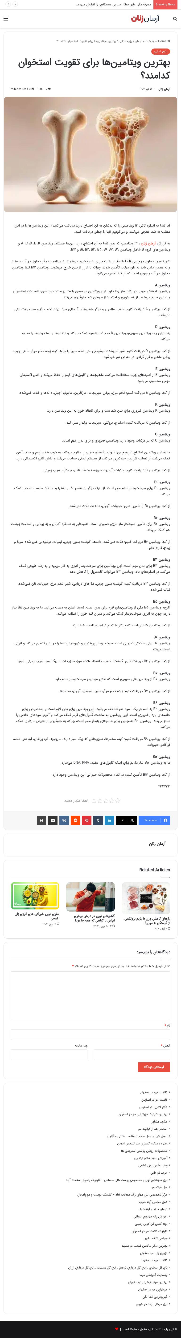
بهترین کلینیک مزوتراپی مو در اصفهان (143, 1114)
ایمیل (165, 1045)
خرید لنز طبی (158, 1172)
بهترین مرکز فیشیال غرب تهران (147, 1282)
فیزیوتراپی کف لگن (155, 1296)
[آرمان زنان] (145, 19)
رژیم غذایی (125, 41)
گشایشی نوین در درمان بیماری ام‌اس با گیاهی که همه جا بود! (94, 918)
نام (167, 1025)
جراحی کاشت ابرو (155, 1238)
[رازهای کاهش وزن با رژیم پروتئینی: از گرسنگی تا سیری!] (146, 898)
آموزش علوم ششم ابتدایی (150, 1158)
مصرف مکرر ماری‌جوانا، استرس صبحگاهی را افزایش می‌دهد (113, 4)
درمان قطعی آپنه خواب (152, 1209)
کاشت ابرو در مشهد (154, 1260)
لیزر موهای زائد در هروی (151, 1304)
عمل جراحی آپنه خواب (153, 1202)
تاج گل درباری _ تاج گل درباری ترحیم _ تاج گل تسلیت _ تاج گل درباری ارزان (117, 1267)
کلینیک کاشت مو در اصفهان (149, 1231)
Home (162, 41)
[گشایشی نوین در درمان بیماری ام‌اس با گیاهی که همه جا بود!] (90, 897)
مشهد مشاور (159, 1121)
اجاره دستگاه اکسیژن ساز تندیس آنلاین (142, 1143)
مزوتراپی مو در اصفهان (152, 1289)
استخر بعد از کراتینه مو (152, 1129)
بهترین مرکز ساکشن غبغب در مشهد (144, 1245)
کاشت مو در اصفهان (154, 1099)
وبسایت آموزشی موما (153, 1275)
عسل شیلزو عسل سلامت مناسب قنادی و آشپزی (136, 1136)
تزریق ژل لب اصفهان (153, 1253)
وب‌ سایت (81, 1045)
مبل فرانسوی (159, 1187)
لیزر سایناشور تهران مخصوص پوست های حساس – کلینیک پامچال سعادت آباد (116, 1180)
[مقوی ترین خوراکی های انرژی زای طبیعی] (35, 896)
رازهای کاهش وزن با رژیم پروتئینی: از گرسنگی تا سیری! (146, 921)
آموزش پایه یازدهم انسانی (150, 1216)
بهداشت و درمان (145, 41)
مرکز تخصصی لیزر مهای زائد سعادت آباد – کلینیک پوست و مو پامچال (122, 1194)
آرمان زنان (164, 89)
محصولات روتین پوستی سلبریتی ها (144, 1150)
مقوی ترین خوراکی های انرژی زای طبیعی (37, 916)
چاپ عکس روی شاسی (152, 1165)
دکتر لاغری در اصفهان (153, 1107)
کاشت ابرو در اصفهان (153, 1092)
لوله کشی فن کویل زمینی (151, 1223)
